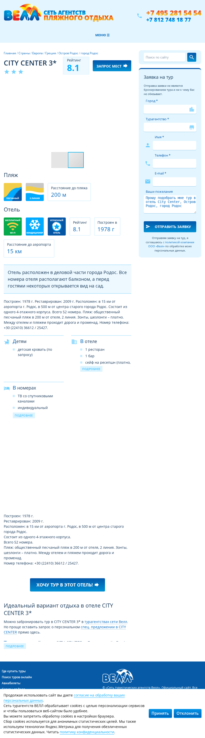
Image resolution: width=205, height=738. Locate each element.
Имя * (159, 137)
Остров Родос (68, 53)
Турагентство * (157, 119)
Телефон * (162, 155)
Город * (152, 100)
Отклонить (187, 713)
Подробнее (91, 369)
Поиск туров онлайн (17, 677)
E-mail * (160, 173)
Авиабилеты (11, 683)
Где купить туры (14, 671)
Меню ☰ (102, 35)
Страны (24, 53)
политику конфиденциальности (87, 732)
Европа (37, 53)
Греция (50, 53)
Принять (160, 713)
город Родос (89, 53)
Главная (10, 53)
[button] (127, 84)
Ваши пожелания (159, 191)
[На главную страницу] (59, 16)
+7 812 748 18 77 (168, 19)
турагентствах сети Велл (105, 621)
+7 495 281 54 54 (173, 13)
